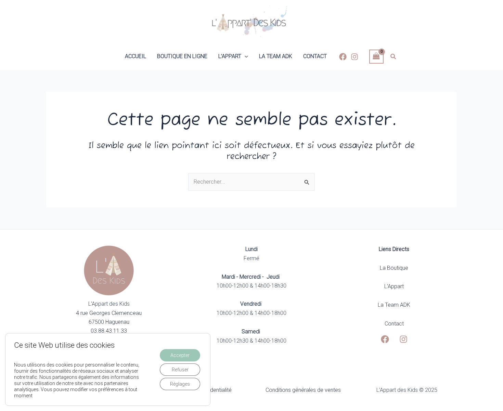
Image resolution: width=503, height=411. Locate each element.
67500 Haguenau (109, 322)
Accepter (180, 355)
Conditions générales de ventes (303, 390)
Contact (394, 323)
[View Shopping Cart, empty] (376, 57)
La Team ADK (394, 305)
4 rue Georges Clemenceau (109, 313)
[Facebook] (343, 57)
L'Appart (394, 286)
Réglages (180, 384)
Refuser (180, 369)
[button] (244, 56)
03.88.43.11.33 (109, 331)
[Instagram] (354, 57)
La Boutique (394, 268)
